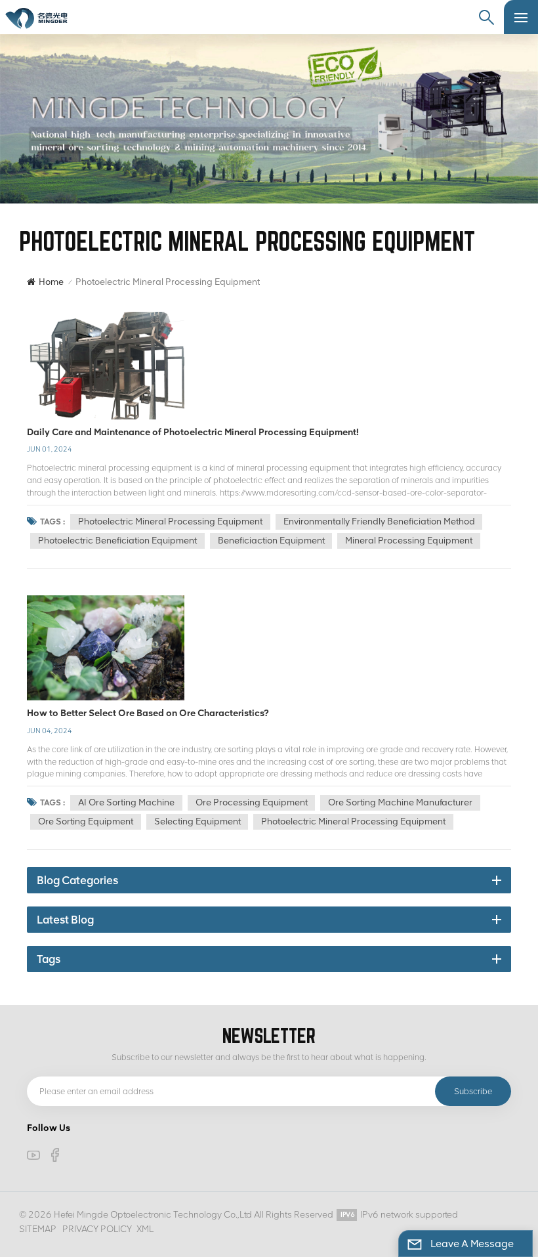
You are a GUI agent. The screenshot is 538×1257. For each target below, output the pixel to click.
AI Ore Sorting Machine (126, 802)
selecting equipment (197, 821)
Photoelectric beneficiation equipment (117, 540)
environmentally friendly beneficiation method (379, 521)
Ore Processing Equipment (252, 802)
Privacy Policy (97, 1229)
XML (145, 1229)
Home (51, 282)
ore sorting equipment (85, 821)
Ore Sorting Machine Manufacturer (400, 802)
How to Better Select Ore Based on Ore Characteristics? (148, 713)
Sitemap (37, 1229)
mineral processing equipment (408, 540)
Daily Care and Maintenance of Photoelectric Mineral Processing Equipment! (193, 432)
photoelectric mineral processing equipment (170, 521)
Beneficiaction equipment (271, 540)
